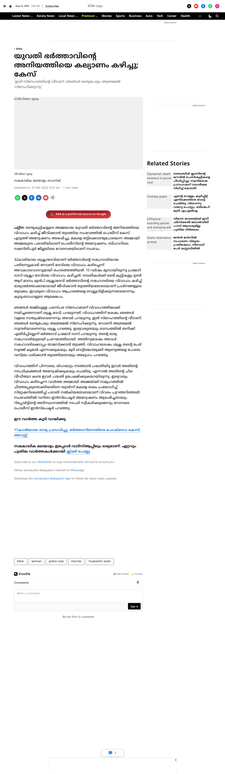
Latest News (21, 16)
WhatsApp (77, 470)
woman (36, 561)
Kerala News (45, 16)
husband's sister (100, 561)
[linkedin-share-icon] (38, 200)
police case (56, 561)
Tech (160, 16)
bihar (20, 561)
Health (185, 16)
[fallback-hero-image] (159, 179)
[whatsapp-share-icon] (17, 200)
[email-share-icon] (46, 200)
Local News (67, 16)
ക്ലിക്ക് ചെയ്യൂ (78, 452)
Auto (149, 16)
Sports (120, 16)
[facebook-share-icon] (31, 200)
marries (76, 561)
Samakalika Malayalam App (52, 479)
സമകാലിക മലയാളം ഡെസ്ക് (37, 181)
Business (135, 16)
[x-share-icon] (24, 200)
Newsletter (44, 462)
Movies (107, 16)
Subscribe (52, 6)
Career (171, 16)
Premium (88, 16)
